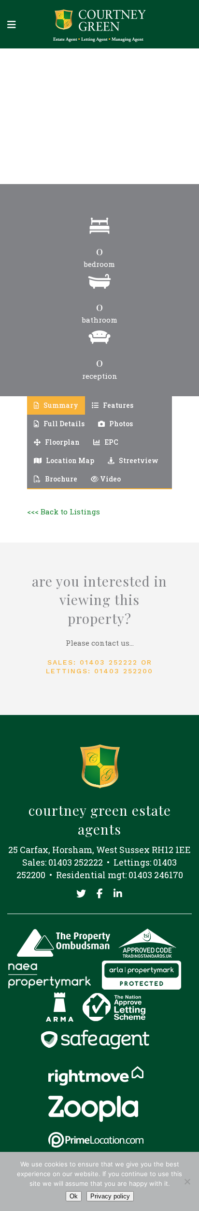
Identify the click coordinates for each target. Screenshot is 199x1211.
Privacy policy (110, 1196)
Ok (74, 1196)
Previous (41, 116)
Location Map (69, 460)
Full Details (63, 423)
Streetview (137, 460)
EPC (110, 442)
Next (157, 116)
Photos (120, 423)
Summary (60, 405)
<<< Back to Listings (63, 511)
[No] (187, 1181)
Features (117, 405)
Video (110, 478)
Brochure (60, 478)
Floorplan (61, 442)
